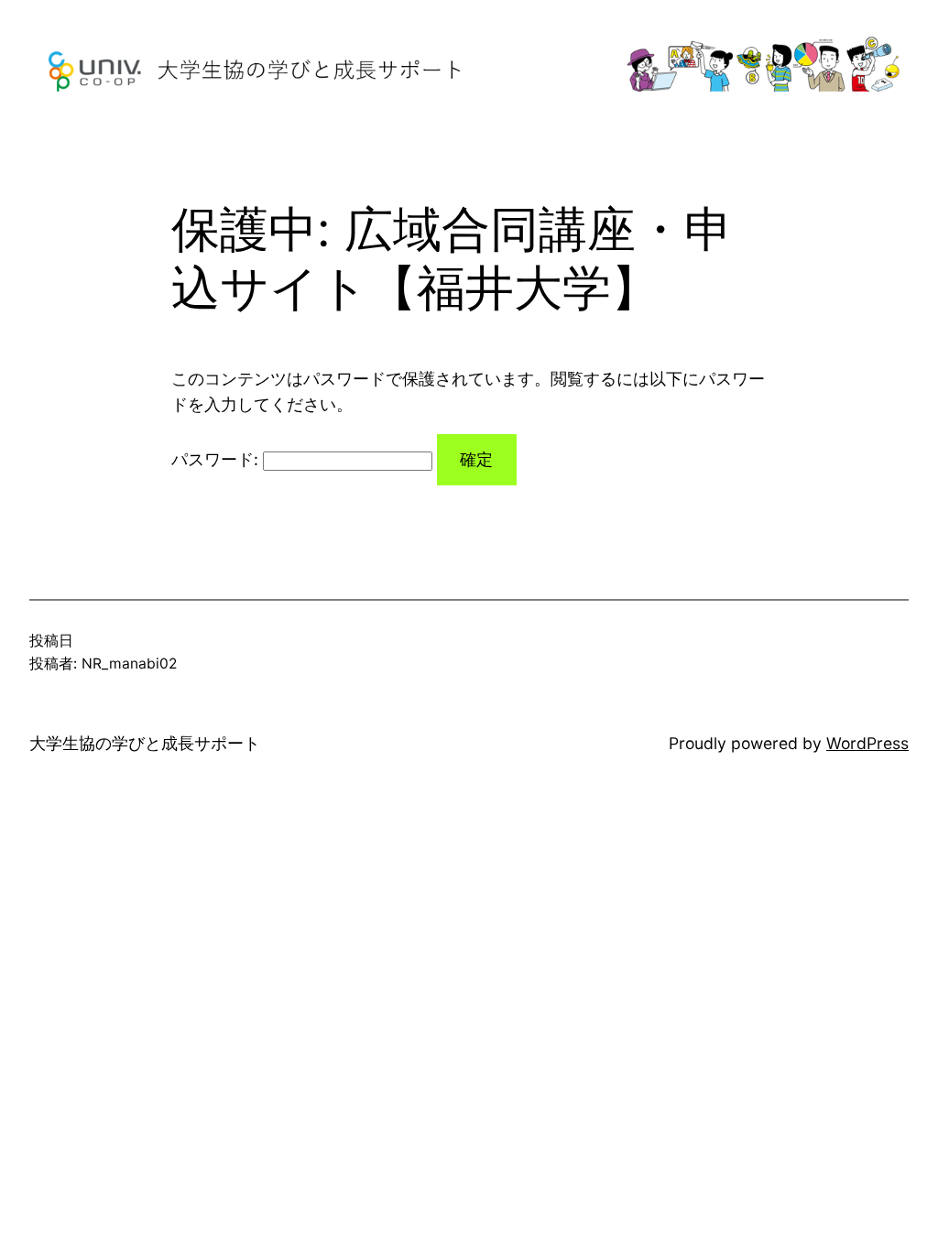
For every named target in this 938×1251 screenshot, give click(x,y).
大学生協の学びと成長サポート (144, 743)
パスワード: (217, 459)
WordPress (867, 743)
